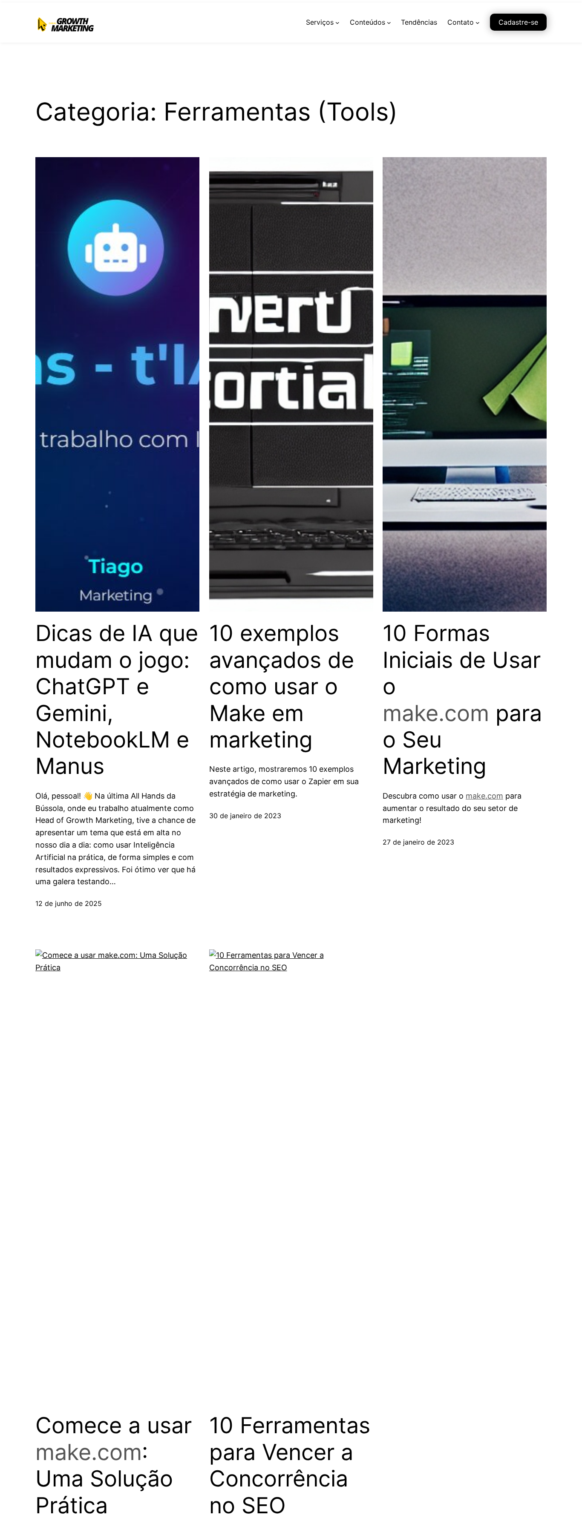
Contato (460, 22)
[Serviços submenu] (337, 22)
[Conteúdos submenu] (389, 22)
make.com (436, 713)
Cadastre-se (518, 22)
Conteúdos (367, 22)
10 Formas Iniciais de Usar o (462, 660)
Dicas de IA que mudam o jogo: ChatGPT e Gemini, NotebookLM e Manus (116, 699)
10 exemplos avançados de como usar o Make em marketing (281, 686)
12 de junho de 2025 (68, 903)
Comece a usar (113, 1425)
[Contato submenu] (477, 22)
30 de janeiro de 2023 (245, 815)
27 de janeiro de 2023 (418, 842)
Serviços (320, 22)
